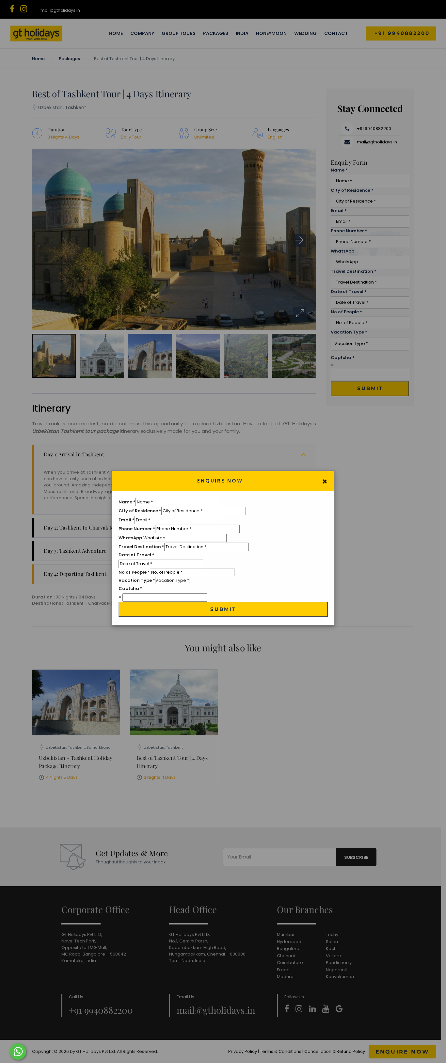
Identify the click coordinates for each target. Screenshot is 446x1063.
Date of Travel (136, 555)
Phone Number (137, 529)
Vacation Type (137, 580)
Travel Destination (141, 547)
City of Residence (140, 511)
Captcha (130, 588)
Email (127, 520)
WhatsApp (130, 538)
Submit (223, 609)
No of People (134, 572)
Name (127, 502)
